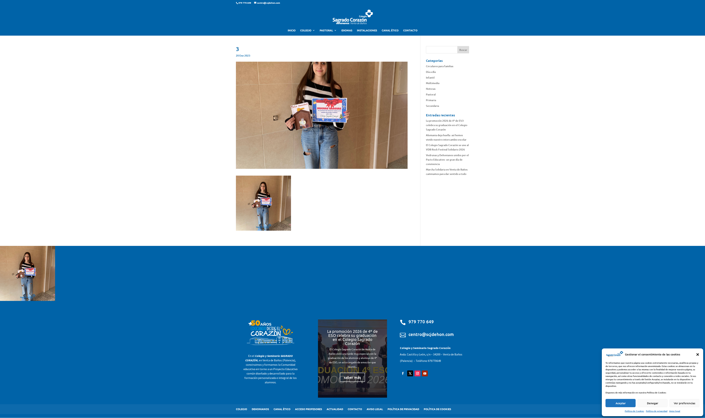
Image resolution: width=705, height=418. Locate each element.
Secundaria (432, 106)
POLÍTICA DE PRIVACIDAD (403, 409)
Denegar (652, 403)
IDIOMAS (346, 30)
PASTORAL (326, 30)
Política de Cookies (634, 411)
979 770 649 (421, 321)
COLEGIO (305, 30)
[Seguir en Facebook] (403, 373)
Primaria (431, 100)
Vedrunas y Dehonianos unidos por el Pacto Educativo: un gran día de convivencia (447, 159)
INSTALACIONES (367, 30)
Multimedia (432, 83)
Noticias (430, 88)
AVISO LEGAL (375, 409)
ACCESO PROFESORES (308, 409)
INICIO (292, 30)
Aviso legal (674, 411)
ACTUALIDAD (335, 409)
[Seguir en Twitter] (410, 373)
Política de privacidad (656, 411)
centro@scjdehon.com (431, 334)
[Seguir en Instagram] (417, 373)
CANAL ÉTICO (390, 30)
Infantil (430, 77)
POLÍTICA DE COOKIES (437, 409)
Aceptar (621, 403)
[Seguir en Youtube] (425, 373)
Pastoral (431, 94)
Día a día (431, 72)
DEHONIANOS (260, 409)
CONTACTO (410, 30)
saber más (352, 377)
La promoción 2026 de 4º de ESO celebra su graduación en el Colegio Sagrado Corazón (446, 125)
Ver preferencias (684, 403)
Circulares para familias (439, 66)
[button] (697, 354)
